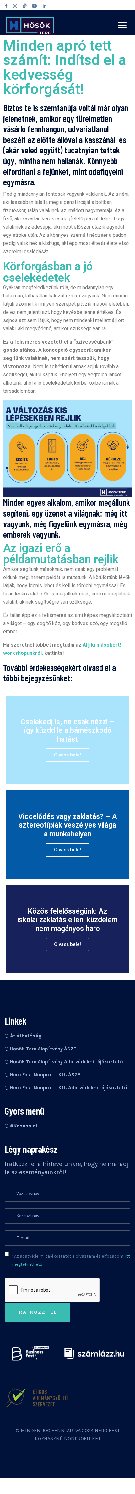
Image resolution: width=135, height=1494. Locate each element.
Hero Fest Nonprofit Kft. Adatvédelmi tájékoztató (68, 1088)
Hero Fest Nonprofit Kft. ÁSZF (45, 1075)
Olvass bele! (67, 755)
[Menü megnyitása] (122, 25)
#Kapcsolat (24, 1126)
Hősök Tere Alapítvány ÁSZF (43, 1049)
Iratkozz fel (37, 1312)
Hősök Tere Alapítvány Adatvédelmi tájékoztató (66, 1062)
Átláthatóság (25, 1036)
